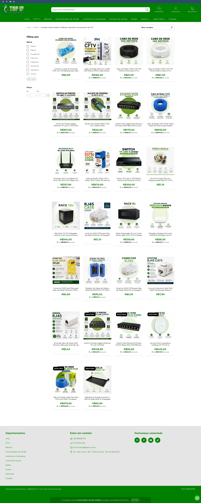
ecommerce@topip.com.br (85, 447)
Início (27, 19)
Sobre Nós (158, 19)
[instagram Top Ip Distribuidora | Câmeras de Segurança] (3, 2)
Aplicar (48, 95)
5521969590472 (80, 439)
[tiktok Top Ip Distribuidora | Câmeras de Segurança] (13, 2)
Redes (134, 19)
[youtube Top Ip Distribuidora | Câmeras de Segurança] (10, 2)
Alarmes (48, 19)
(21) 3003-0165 (79, 443)
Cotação (172, 19)
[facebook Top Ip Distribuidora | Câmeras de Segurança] (7, 2)
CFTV (36, 19)
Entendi (135, 500)
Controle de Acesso (118, 19)
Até (38, 91)
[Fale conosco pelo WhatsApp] (197, 498)
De (27, 91)
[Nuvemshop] (188, 489)
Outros (144, 19)
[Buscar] (147, 9)
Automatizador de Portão (67, 19)
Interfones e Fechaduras (94, 19)
